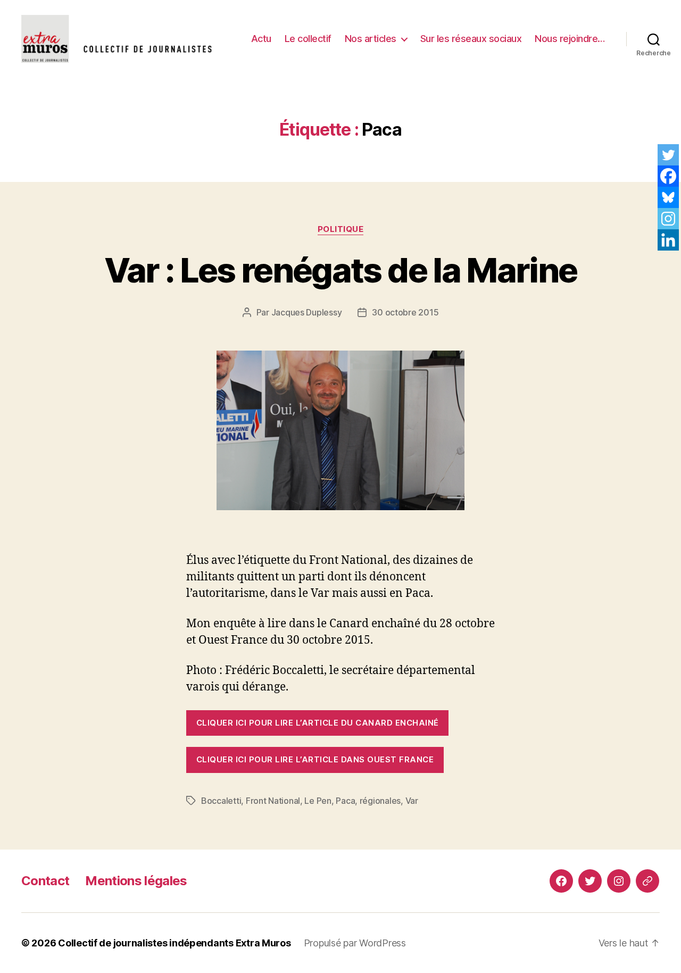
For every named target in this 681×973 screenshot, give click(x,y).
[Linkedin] (668, 240)
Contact (45, 880)
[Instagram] (668, 218)
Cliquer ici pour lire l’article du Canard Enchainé (317, 723)
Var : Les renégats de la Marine (340, 270)
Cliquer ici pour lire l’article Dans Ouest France (315, 759)
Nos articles (370, 38)
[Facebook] (668, 176)
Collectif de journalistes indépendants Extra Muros (174, 943)
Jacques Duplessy (306, 312)
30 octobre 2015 (405, 312)
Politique (341, 229)
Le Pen (317, 800)
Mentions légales (136, 880)
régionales (380, 800)
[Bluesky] (668, 197)
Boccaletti (221, 800)
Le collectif (308, 38)
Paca (345, 800)
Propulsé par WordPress (355, 943)
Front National (273, 800)
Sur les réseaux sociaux (471, 38)
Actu (261, 38)
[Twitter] (668, 154)
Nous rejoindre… (570, 38)
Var (411, 800)
